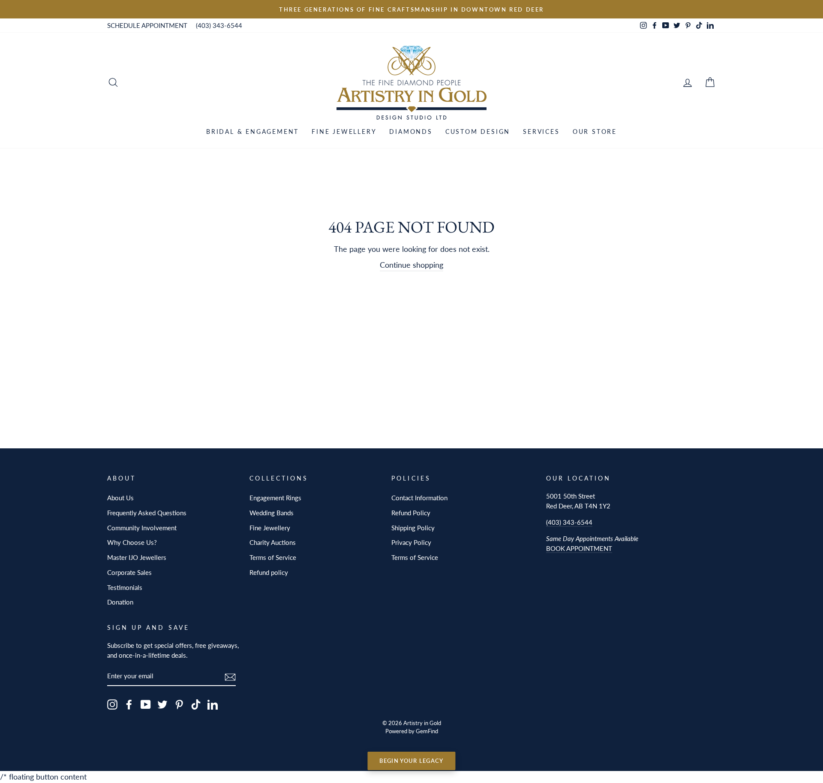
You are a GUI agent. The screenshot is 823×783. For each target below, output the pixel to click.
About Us (120, 498)
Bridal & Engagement (252, 131)
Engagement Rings (275, 498)
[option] (411, 9)
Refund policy (268, 572)
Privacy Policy (411, 542)
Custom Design (477, 131)
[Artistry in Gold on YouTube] (146, 704)
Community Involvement (142, 528)
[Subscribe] (230, 676)
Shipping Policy (413, 528)
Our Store (595, 131)
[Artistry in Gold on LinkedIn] (212, 704)
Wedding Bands (271, 513)
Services (541, 131)
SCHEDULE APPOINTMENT (147, 25)
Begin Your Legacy (411, 760)
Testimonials (124, 587)
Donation (120, 602)
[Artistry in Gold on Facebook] (129, 704)
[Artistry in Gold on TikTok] (196, 704)
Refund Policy (410, 513)
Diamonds (410, 131)
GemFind (427, 731)
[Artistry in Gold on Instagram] (112, 704)
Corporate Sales (129, 572)
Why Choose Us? (132, 542)
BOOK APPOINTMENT (579, 548)
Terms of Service (272, 557)
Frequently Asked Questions (146, 513)
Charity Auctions (272, 542)
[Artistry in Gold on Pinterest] (179, 704)
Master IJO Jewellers (136, 557)
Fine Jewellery (344, 131)
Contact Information (419, 498)
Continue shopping (411, 264)
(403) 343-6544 (219, 25)
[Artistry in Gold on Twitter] (162, 704)
